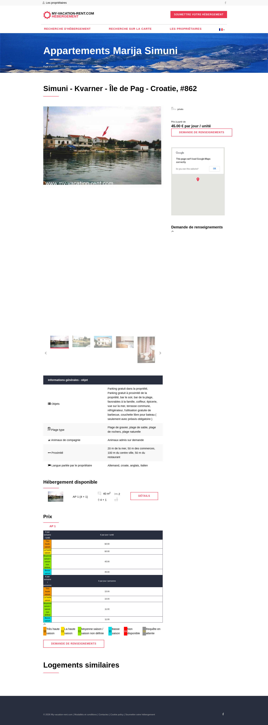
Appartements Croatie (74, 66)
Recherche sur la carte (130, 28)
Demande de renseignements (73, 643)
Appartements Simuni (161, 66)
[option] (103, 147)
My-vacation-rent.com (73, 15)
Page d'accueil (50, 66)
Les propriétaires (56, 2)
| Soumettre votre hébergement (139, 714)
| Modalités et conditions (85, 714)
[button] (198, 179)
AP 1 (52, 526)
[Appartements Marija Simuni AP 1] (55, 496)
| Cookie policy (116, 714)
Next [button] (156, 218)
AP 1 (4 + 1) (80, 496)
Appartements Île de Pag (132, 66)
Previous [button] (49, 218)
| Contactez (103, 714)
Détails (144, 496)
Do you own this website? (187, 169)
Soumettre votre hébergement (198, 14)
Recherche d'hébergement (67, 28)
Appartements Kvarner (103, 66)
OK (214, 168)
